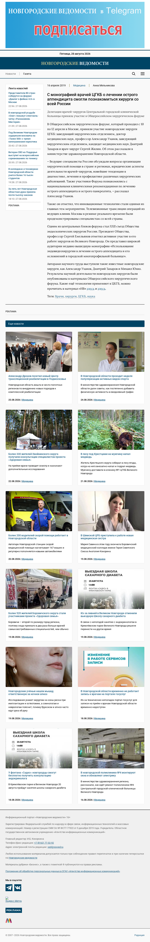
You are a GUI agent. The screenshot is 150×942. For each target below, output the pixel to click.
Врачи (59, 296)
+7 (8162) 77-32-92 (44, 842)
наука (91, 296)
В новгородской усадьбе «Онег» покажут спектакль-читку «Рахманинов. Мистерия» (23, 117)
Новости (10, 73)
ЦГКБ (82, 296)
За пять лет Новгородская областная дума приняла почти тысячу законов (22, 191)
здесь (90, 288)
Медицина (79, 85)
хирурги (71, 296)
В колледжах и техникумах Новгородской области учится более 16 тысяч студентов (23, 174)
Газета (27, 73)
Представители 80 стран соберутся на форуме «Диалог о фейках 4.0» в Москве (21, 98)
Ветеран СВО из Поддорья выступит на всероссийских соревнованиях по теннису (23, 155)
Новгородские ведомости (23, 857)
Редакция (139, 935)
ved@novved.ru (55, 847)
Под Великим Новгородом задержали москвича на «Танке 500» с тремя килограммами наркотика (22, 137)
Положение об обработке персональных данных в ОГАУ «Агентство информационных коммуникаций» (62, 871)
